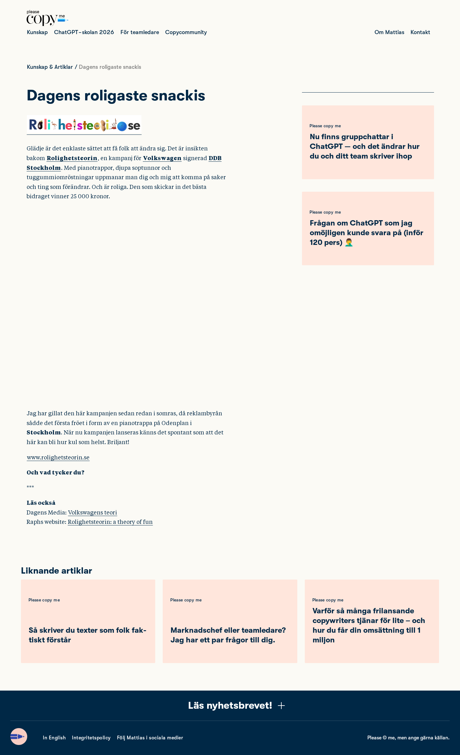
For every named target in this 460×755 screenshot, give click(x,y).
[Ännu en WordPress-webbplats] (48, 24)
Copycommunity (186, 32)
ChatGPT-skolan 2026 (84, 32)
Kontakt (420, 32)
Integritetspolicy (91, 738)
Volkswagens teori (92, 512)
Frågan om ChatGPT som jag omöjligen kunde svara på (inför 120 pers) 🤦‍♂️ (366, 233)
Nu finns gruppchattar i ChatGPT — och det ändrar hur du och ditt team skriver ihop (365, 146)
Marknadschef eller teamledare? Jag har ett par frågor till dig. (228, 635)
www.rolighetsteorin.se (58, 457)
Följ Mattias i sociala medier (150, 738)
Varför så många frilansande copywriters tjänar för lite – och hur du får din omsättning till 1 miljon (369, 625)
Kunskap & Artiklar (50, 67)
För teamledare (139, 32)
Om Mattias (389, 32)
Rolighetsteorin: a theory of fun (110, 522)
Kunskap (37, 32)
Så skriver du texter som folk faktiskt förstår (87, 635)
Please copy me (325, 125)
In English (54, 738)
